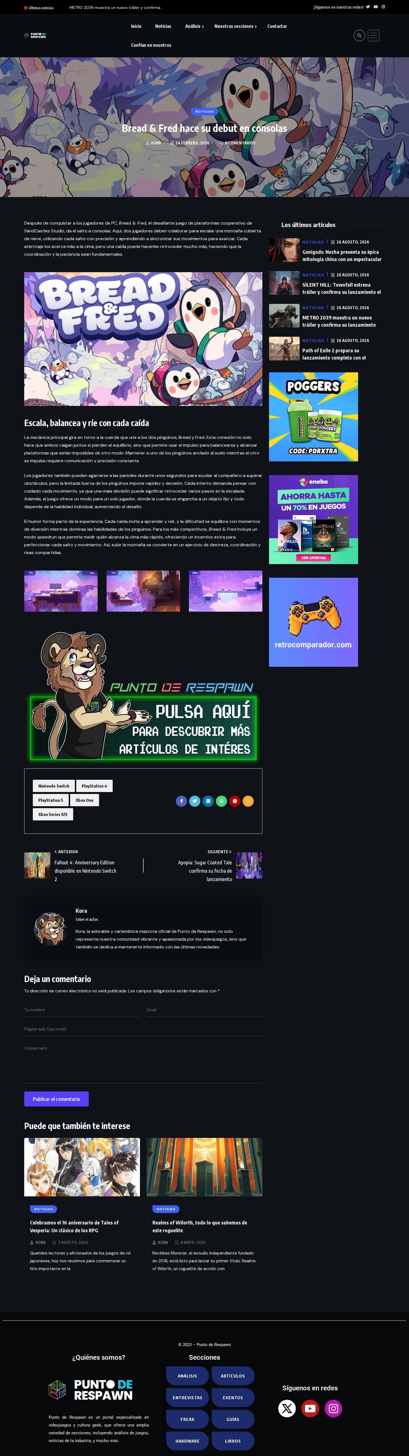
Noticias (163, 26)
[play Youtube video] (143, 339)
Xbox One (84, 800)
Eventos (233, 1397)
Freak (187, 1419)
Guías (233, 1419)
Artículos (233, 1375)
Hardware (188, 1440)
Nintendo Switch (53, 785)
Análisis (193, 26)
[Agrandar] (90, 578)
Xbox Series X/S (53, 814)
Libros (233, 1440)
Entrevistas (188, 1397)
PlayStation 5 (50, 800)
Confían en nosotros (151, 45)
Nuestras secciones (234, 26)
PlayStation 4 (94, 785)
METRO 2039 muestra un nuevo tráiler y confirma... (116, 7)
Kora (41, 1242)
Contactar (277, 26)
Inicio (136, 26)
